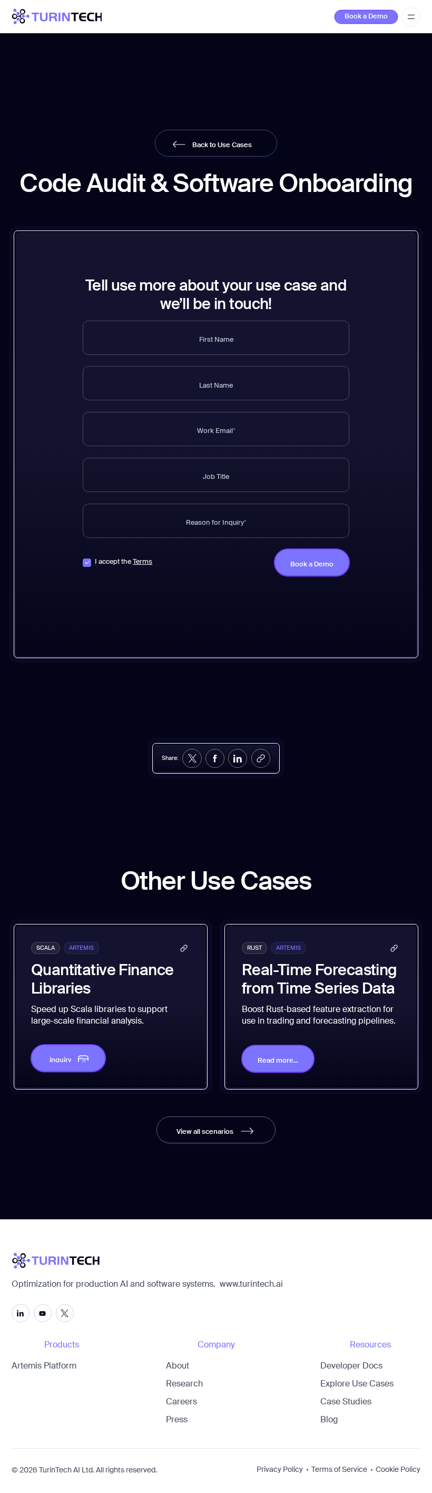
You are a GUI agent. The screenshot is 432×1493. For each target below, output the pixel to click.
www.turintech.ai (251, 1284)
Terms (142, 561)
